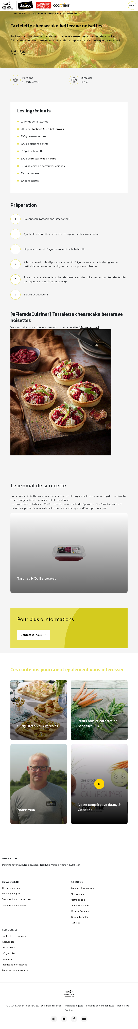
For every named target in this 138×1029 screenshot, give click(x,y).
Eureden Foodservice (82, 888)
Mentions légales (74, 1005)
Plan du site (123, 1005)
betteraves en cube (43, 158)
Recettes (22, 13)
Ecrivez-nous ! (89, 327)
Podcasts (7, 959)
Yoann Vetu (26, 810)
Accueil (13, 13)
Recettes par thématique (15, 970)
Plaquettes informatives (14, 964)
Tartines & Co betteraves (47, 129)
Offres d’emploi (79, 917)
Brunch (31, 13)
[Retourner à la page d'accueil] (9, 5)
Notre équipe (78, 899)
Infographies (8, 953)
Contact (75, 922)
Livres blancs (9, 947)
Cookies (69, 1010)
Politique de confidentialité (100, 1005)
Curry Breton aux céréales (37, 726)
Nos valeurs (77, 894)
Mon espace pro (11, 893)
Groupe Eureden (80, 911)
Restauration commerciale (16, 899)
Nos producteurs (80, 905)
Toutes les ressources (14, 936)
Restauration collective (14, 905)
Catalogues (8, 941)
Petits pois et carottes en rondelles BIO (97, 723)
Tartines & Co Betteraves (36, 578)
